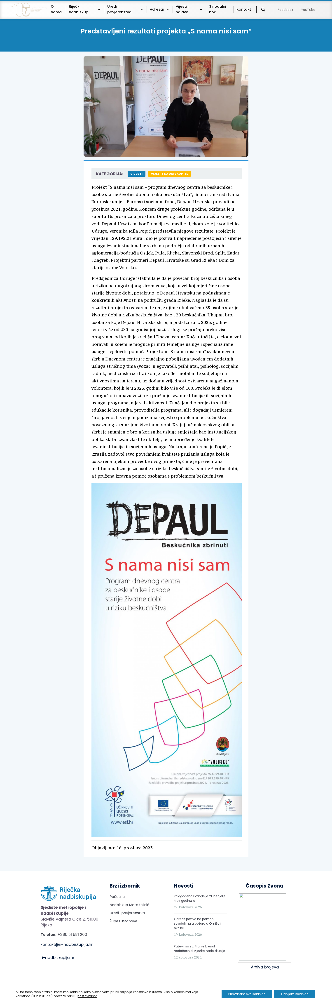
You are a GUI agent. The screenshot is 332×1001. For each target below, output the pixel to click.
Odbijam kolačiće (295, 994)
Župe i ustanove (123, 921)
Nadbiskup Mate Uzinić (129, 904)
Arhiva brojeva (265, 967)
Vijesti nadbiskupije (169, 174)
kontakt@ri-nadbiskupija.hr (67, 944)
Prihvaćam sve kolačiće (247, 994)
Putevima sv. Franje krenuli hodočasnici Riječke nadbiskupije (199, 948)
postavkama (87, 996)
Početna (117, 896)
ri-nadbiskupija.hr (57, 957)
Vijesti (136, 174)
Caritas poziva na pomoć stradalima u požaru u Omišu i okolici (197, 923)
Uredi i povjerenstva (127, 913)
